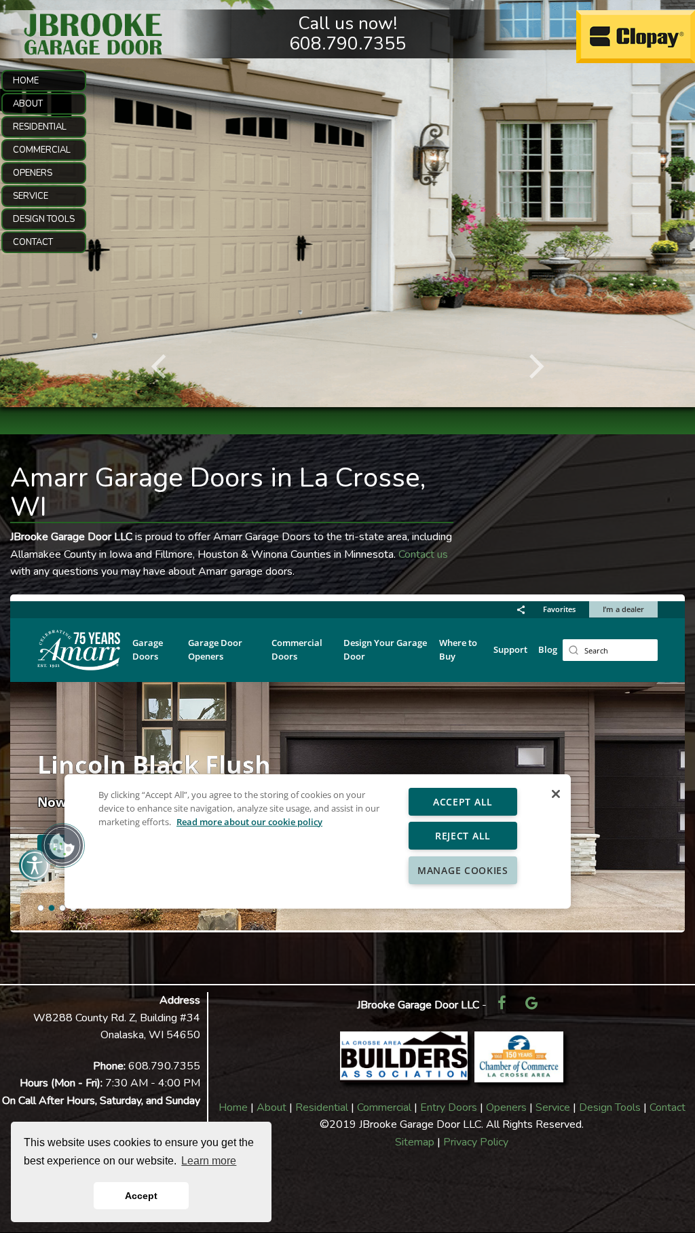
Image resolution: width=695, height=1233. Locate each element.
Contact (667, 1107)
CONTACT (33, 242)
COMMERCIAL (42, 150)
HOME (26, 81)
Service (553, 1107)
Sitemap (414, 1142)
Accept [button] (141, 1195)
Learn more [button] (208, 1160)
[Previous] (161, 366)
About (271, 1107)
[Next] (534, 366)
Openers (506, 1107)
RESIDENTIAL (40, 127)
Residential (321, 1107)
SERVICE (30, 196)
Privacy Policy (475, 1142)
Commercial (384, 1107)
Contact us (423, 554)
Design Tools (610, 1107)
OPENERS (32, 173)
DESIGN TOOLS (44, 219)
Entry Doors (448, 1107)
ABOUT (28, 104)
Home (233, 1107)
